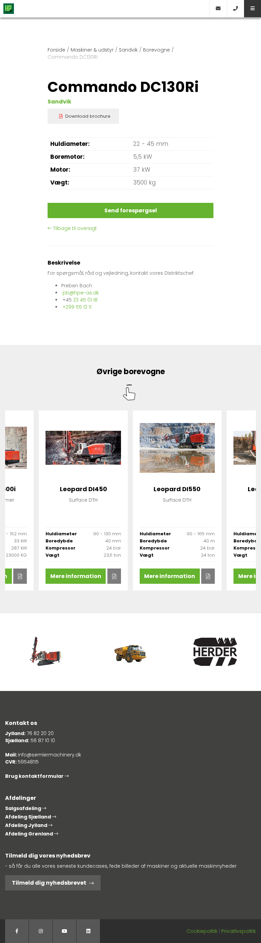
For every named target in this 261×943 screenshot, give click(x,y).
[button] (252, 8)
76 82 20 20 (40, 733)
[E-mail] (218, 8)
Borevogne (156, 49)
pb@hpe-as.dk (81, 292)
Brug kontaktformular (35, 776)
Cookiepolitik (202, 931)
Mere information (75, 576)
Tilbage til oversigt (74, 228)
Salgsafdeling (23, 808)
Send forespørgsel (130, 210)
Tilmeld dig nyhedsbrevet (49, 883)
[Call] (235, 8)
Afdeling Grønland (29, 833)
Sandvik (128, 49)
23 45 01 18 (85, 299)
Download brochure (87, 116)
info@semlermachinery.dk (49, 754)
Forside (56, 49)
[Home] (104, 8)
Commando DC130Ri (73, 57)
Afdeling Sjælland (28, 816)
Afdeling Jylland (26, 825)
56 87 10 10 (43, 740)
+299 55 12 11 (77, 307)
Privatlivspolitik (238, 931)
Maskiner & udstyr (92, 49)
